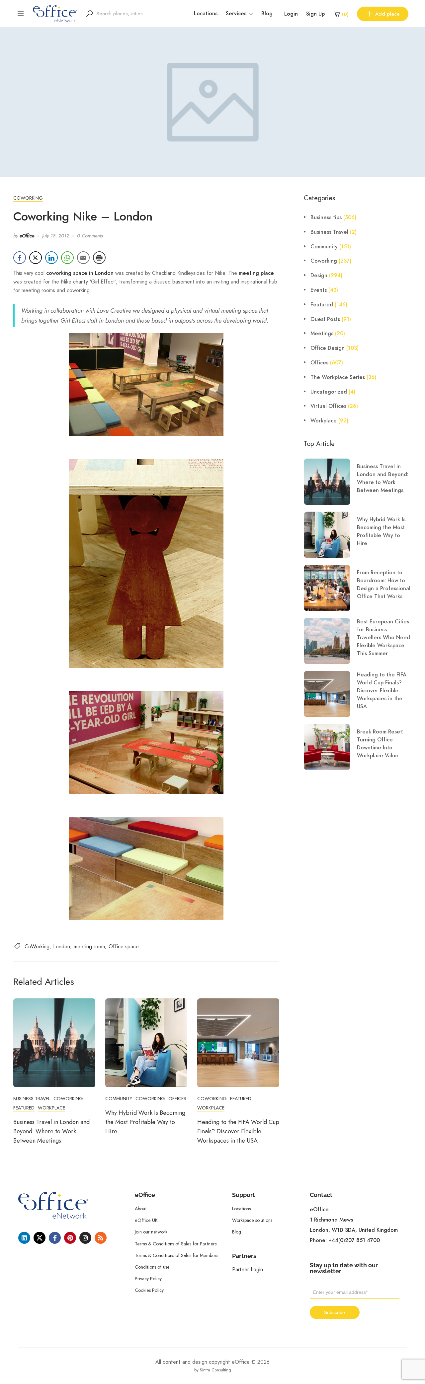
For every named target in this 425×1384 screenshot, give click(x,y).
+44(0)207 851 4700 (354, 1240)
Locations (205, 13)
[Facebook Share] (19, 257)
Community (118, 1098)
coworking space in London (80, 273)
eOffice (27, 235)
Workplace (51, 1107)
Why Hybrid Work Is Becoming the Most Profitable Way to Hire (145, 1122)
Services (236, 13)
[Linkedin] (24, 1238)
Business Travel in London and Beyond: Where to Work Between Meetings (51, 1131)
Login (291, 14)
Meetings (321, 333)
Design (318, 275)
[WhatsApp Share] (67, 257)
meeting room (89, 946)
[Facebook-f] (55, 1238)
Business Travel (31, 1098)
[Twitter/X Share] (35, 257)
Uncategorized (328, 392)
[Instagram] (85, 1238)
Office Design (327, 348)
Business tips (326, 217)
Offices (177, 1098)
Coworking (28, 198)
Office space (124, 946)
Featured (24, 1107)
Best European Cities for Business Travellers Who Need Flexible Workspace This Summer (383, 637)
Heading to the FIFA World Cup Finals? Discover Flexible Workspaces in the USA (238, 1131)
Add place (387, 14)
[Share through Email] (83, 257)
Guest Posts (325, 319)
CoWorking (37, 946)
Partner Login (247, 1269)
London (61, 946)
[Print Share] (99, 257)
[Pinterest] (70, 1238)
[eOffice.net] (55, 13)
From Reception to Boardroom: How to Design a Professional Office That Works (383, 584)
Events (318, 290)
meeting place (256, 273)
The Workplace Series (337, 377)
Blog (267, 13)
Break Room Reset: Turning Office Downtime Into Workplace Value (380, 743)
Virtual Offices (328, 406)
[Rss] (101, 1238)
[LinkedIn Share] (51, 257)
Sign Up (315, 14)
